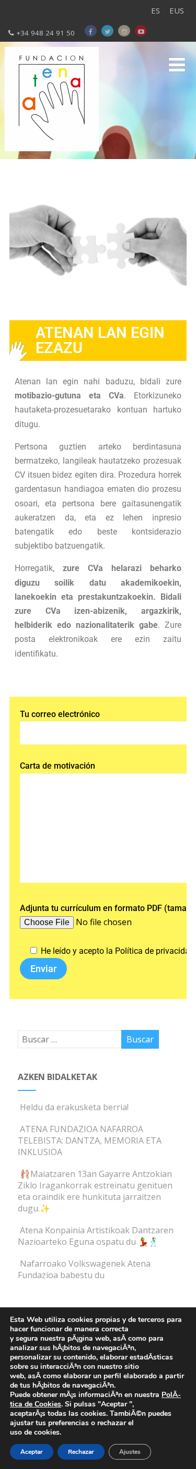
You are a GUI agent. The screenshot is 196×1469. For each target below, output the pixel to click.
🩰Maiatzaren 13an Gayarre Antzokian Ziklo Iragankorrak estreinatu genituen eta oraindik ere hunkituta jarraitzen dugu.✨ (95, 1191)
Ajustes (130, 1452)
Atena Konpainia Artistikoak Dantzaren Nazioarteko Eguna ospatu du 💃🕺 (96, 1235)
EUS (176, 10)
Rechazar (81, 1452)
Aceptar (31, 1452)
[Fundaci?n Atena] (52, 153)
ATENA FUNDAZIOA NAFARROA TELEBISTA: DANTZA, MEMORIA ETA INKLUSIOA (90, 1140)
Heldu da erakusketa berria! (74, 1107)
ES (155, 10)
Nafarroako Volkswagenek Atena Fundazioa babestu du (84, 1269)
